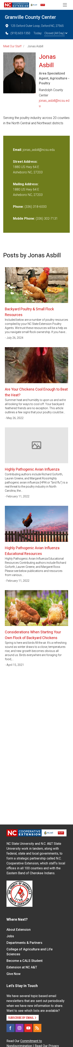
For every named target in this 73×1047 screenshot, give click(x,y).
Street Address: (25, 162)
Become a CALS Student (24, 961)
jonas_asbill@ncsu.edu (54, 103)
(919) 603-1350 (20, 33)
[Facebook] (10, 1028)
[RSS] (37, 1028)
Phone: (18, 207)
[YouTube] (28, 1028)
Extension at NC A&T (21, 967)
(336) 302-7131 (47, 218)
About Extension (18, 930)
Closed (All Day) (54, 33)
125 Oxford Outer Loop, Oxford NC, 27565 (37, 25)
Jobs (10, 936)
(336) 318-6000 (36, 207)
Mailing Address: (26, 184)
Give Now (13, 974)
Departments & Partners (24, 943)
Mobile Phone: (24, 218)
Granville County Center (30, 17)
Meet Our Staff (12, 46)
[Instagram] (19, 1028)
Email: (18, 150)
